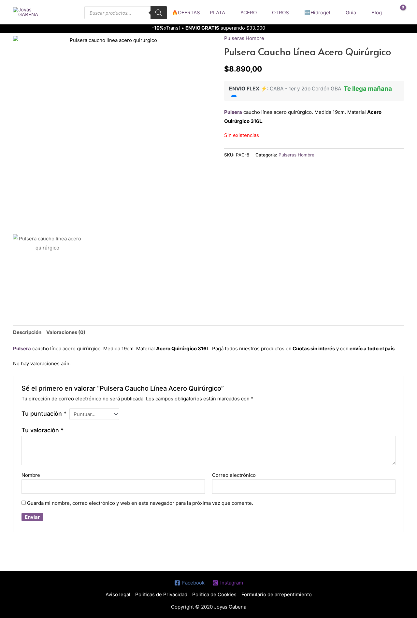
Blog (376, 12)
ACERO (248, 12)
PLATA (217, 12)
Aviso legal (118, 594)
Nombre (31, 475)
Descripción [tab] (27, 332)
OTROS (280, 12)
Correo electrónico (234, 475)
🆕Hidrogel (317, 12)
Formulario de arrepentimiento (276, 594)
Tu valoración (43, 430)
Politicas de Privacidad (161, 594)
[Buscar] (159, 12)
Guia (351, 12)
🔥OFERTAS (186, 12)
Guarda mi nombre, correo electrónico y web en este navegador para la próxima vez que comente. (140, 503)
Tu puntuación (44, 413)
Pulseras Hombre (244, 38)
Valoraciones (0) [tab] (65, 332)
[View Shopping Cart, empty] (398, 12)
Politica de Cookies (214, 594)
